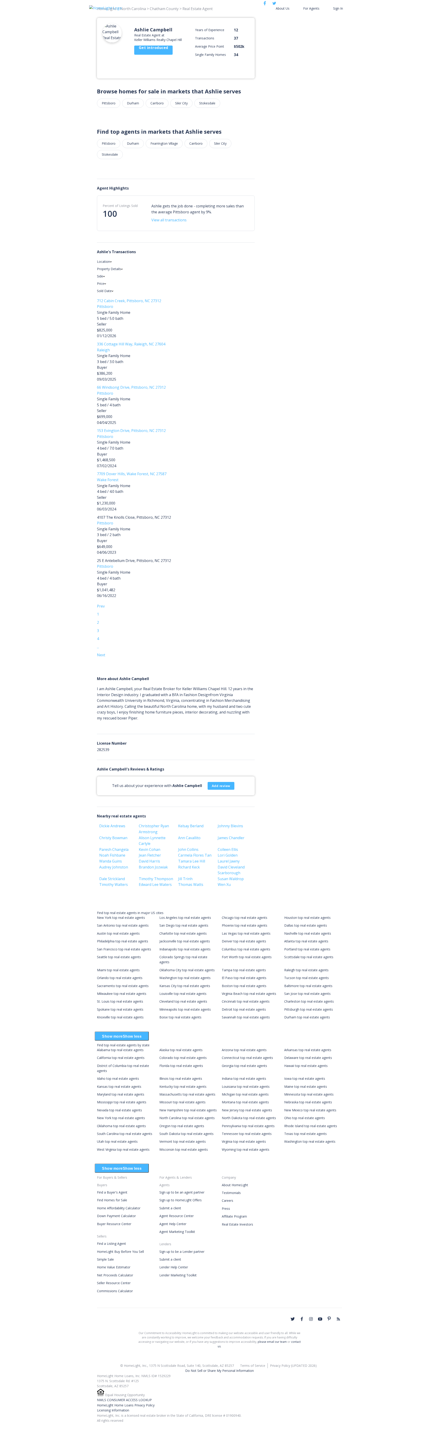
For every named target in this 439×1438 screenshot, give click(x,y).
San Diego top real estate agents (183, 925)
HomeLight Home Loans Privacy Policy (126, 1405)
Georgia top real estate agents (244, 1066)
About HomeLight (235, 1185)
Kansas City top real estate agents (184, 986)
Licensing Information (113, 1410)
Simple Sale (105, 1259)
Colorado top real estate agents (183, 1057)
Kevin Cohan (149, 849)
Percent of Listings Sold (120, 205)
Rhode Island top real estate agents (310, 1126)
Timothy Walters (113, 884)
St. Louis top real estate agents (120, 1001)
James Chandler (231, 837)
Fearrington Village (164, 143)
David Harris (149, 861)
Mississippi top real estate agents (121, 1102)
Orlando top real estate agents (119, 978)
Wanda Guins (110, 861)
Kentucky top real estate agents (182, 1086)
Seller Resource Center (114, 1283)
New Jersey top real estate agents (247, 1110)
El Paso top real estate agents (244, 978)
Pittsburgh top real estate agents (308, 1009)
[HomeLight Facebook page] (301, 1319)
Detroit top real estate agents (244, 1009)
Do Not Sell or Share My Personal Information (219, 1370)
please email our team (272, 1342)
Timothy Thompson (156, 878)
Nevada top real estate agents (119, 1110)
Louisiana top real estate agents (246, 1086)
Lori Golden (228, 855)
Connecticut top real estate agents (247, 1057)
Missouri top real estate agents (182, 1102)
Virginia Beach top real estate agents (249, 993)
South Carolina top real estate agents (124, 1133)
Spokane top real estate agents (120, 1009)
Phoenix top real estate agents (244, 925)
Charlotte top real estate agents (183, 933)
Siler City (181, 103)
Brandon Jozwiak (153, 867)
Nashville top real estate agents (307, 933)
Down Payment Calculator (116, 1216)
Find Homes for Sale (112, 1200)
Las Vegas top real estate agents (246, 933)
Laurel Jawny (229, 861)
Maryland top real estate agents (120, 1094)
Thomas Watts (190, 884)
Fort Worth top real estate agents (247, 957)
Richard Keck (189, 867)
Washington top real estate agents (185, 978)
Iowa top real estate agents (304, 1078)
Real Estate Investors (237, 1224)
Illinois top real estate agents (180, 1078)
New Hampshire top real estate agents (188, 1110)
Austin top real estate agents (118, 933)
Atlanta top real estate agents (306, 941)
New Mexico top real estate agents (310, 1110)
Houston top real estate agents (307, 917)
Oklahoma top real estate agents (121, 1126)
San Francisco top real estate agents (124, 949)
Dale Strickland (112, 878)
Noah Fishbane (112, 855)
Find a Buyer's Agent (112, 1192)
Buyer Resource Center (114, 1224)
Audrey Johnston (113, 867)
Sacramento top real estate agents (123, 986)
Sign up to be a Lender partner (181, 1251)
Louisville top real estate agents (182, 993)
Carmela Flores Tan (194, 855)
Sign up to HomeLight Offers (180, 1200)
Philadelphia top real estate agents (122, 941)
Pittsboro (108, 103)
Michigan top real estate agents (245, 1094)
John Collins (188, 849)
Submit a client (170, 1208)
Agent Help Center (172, 1224)
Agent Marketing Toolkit (177, 1231)
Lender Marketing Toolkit (178, 1275)
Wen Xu (224, 884)
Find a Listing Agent (111, 1243)
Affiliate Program (234, 1216)
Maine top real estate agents (305, 1086)
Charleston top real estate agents (309, 1001)
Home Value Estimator (113, 1267)
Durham (133, 103)
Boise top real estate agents (180, 1017)
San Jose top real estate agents (307, 993)
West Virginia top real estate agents (123, 1149)
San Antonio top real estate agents (123, 925)
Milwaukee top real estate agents (121, 993)
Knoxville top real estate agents (120, 1017)
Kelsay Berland (190, 825)
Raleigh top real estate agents (306, 970)
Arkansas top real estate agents (307, 1050)
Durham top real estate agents (307, 1017)
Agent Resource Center (176, 1216)
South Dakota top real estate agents (186, 1133)
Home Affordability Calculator (118, 1208)
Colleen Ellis (228, 849)
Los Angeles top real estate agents (185, 917)
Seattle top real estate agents (119, 957)
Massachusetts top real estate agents (187, 1094)
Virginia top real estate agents (244, 1141)
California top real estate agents (121, 1057)
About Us (282, 8)
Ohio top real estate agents (304, 1118)
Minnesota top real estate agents (309, 1094)
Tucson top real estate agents (306, 978)
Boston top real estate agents (244, 986)
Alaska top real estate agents (181, 1050)
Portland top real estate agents (307, 949)
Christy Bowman (113, 837)
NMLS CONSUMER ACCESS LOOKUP (124, 1400)
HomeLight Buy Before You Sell (120, 1251)
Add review (221, 786)
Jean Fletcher (150, 855)
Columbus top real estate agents (246, 949)
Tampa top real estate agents (244, 970)
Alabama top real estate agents (120, 1050)
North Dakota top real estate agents (249, 1118)
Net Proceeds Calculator (115, 1275)
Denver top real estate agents (244, 941)
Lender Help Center (173, 1267)
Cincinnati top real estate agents (246, 1001)
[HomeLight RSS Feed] (338, 1319)
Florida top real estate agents (181, 1066)
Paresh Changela (113, 849)
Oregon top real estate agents (181, 1126)
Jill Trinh (185, 878)
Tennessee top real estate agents (247, 1133)
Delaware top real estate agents (308, 1057)
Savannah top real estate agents (246, 1017)
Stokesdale (207, 103)
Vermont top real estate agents (182, 1141)
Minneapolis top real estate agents (185, 1009)
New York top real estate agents (121, 917)
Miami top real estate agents (118, 970)
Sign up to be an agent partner (181, 1192)
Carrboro (157, 103)
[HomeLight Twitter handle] (292, 1319)
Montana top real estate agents (245, 1102)
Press (226, 1208)
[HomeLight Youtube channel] (320, 1319)
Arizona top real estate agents (244, 1050)
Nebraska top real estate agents (308, 1102)
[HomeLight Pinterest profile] (329, 1318)
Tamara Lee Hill (191, 861)
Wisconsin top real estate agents (183, 1149)
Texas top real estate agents (305, 1133)
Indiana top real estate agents (244, 1078)
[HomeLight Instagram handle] (311, 1319)
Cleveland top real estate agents (183, 1001)
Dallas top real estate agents (305, 925)
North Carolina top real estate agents (187, 1118)
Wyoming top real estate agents (245, 1149)
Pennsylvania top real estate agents (248, 1126)
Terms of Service (252, 1365)
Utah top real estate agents (117, 1141)
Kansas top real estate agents (119, 1086)
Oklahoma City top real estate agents (187, 970)
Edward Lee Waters (155, 884)
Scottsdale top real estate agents (308, 957)
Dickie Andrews (112, 825)
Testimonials (231, 1193)
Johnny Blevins (230, 825)
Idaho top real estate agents (118, 1078)
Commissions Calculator (115, 1291)
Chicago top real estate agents (244, 917)
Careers (227, 1200)
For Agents (311, 8)
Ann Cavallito (189, 837)
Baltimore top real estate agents (308, 986)
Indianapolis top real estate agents (185, 949)
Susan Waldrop (231, 878)
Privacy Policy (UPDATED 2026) (293, 1365)
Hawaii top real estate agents (306, 1066)
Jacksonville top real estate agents (184, 941)
